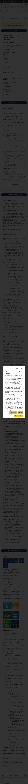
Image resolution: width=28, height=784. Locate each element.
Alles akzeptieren (18, 415)
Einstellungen (13, 412)
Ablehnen (20, 412)
